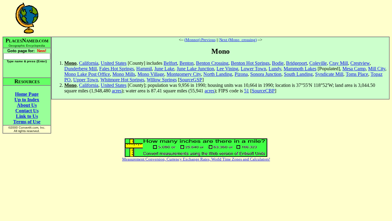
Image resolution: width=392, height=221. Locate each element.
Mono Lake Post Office (87, 74)
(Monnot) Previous (200, 39)
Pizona (241, 74)
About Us (27, 105)
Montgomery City (184, 74)
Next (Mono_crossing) (238, 39)
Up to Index (26, 99)
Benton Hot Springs (250, 63)
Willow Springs (162, 79)
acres (117, 90)
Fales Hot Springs (116, 68)
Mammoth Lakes (300, 68)
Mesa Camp (354, 68)
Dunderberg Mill (80, 68)
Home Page (27, 94)
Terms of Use (26, 121)
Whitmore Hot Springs (122, 79)
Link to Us (27, 116)
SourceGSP (190, 79)
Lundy (275, 68)
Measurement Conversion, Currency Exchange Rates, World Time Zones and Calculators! (196, 159)
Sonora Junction (265, 74)
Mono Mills (123, 74)
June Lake (164, 68)
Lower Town (253, 68)
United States (113, 63)
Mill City (376, 68)
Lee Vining (227, 68)
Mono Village (151, 74)
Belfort (170, 63)
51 (246, 90)
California (88, 63)
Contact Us (27, 110)
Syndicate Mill (329, 74)
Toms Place (357, 74)
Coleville (318, 63)
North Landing (217, 74)
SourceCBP (263, 90)
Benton (186, 63)
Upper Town (85, 79)
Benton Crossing (212, 63)
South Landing (298, 74)
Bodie (278, 63)
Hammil (144, 68)
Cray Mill (338, 63)
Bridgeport (296, 63)
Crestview (360, 63)
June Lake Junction (195, 68)
